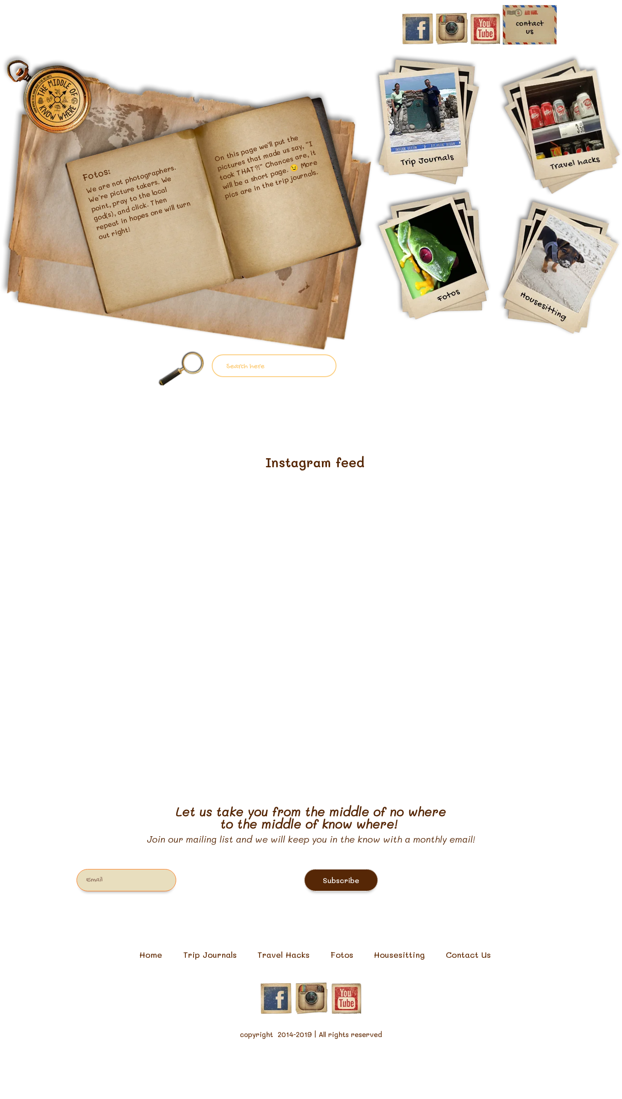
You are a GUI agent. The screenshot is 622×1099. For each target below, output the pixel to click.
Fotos (342, 954)
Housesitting (399, 954)
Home (150, 954)
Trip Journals (210, 954)
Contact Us (468, 954)
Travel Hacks (283, 954)
